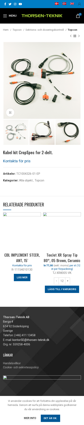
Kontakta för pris (17, 161)
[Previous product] (71, 36)
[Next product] (79, 36)
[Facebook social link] (5, 4)
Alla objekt (26, 180)
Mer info (30, 418)
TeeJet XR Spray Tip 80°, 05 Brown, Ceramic (62, 257)
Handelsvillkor (12, 363)
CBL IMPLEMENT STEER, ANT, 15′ (22, 257)
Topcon (17, 29)
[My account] (79, 4)
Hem (6, 29)
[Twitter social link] (10, 4)
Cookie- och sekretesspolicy (21, 367)
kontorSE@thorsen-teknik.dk (30, 340)
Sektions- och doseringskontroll (44, 29)
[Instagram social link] (15, 4)
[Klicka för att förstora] (10, 112)
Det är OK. (50, 418)
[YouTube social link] (20, 4)
